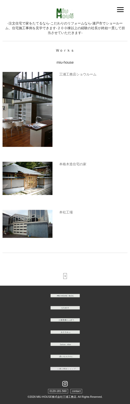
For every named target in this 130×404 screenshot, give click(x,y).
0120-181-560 (58, 391)
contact (76, 391)
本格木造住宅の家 (72, 164)
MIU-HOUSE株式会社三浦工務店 (56, 396)
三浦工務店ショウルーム (77, 74)
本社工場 (66, 212)
